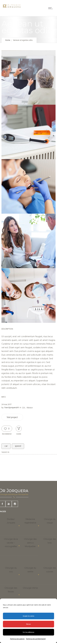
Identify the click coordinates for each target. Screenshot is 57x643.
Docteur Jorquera (11, 521)
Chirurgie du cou (11, 570)
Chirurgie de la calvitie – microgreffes (11, 543)
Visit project (12, 417)
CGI (23, 407)
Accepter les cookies (28, 616)
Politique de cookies (17, 638)
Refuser (28, 624)
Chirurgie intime (30, 588)
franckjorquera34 (11, 407)
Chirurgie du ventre (30, 570)
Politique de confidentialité (36, 638)
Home (7, 40)
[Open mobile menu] (51, 8)
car (6, 446)
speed (18, 446)
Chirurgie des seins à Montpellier (30, 543)
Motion (30, 407)
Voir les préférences (28, 632)
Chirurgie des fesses (11, 590)
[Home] (11, 8)
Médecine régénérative (30, 521)
